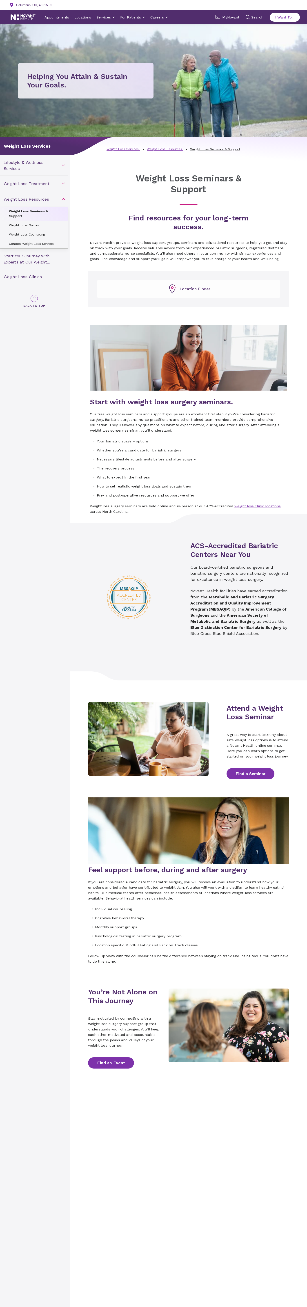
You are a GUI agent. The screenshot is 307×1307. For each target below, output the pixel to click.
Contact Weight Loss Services (31, 243)
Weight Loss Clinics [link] (23, 276)
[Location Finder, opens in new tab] (188, 289)
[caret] (63, 165)
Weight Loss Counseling (27, 234)
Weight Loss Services (27, 146)
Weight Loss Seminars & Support (28, 213)
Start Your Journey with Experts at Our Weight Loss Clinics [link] (27, 259)
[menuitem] (34, 165)
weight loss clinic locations (257, 506)
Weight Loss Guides (24, 225)
